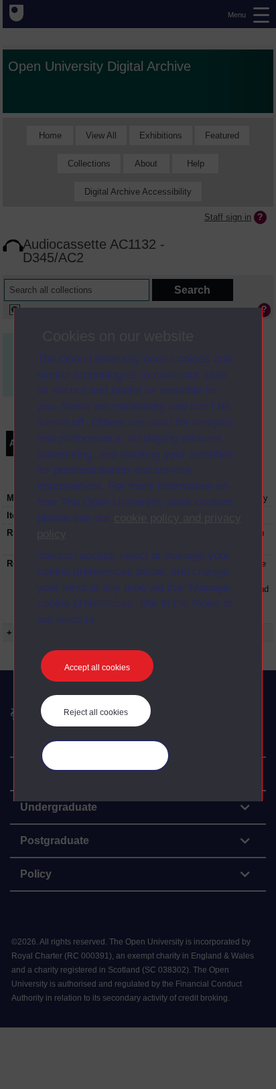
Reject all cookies (96, 712)
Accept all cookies (97, 667)
